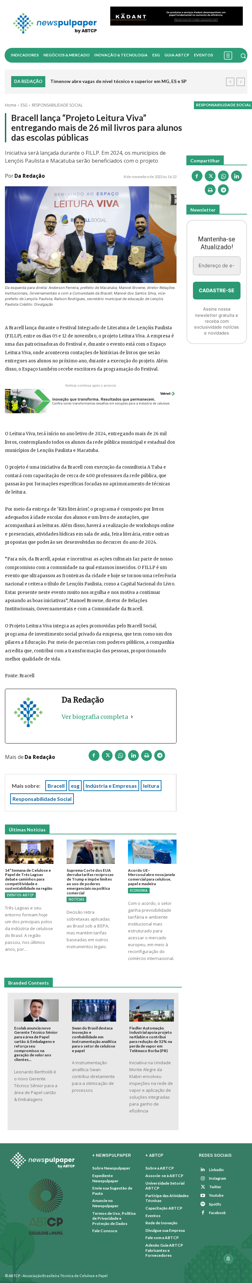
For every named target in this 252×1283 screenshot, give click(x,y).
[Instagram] (203, 1178)
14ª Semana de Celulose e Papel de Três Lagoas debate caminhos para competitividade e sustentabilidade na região (28, 879)
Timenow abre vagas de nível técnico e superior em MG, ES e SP (118, 81)
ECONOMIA (139, 890)
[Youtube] (203, 1195)
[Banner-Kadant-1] (176, 16)
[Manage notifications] (228, 1258)
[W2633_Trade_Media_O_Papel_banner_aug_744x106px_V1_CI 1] (91, 401)
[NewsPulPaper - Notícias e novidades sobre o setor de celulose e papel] (55, 24)
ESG (24, 105)
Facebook (217, 1213)
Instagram (217, 1178)
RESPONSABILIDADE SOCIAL (57, 105)
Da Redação (29, 176)
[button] (243, 56)
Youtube (216, 1195)
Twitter (215, 1187)
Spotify (215, 1204)
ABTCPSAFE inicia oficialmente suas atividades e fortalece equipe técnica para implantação (135, 86)
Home (10, 105)
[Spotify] (203, 1204)
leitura (151, 786)
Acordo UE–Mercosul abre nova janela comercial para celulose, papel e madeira (151, 877)
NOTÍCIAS (76, 899)
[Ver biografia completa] (132, 717)
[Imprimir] (146, 756)
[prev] (230, 82)
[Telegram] (159, 756)
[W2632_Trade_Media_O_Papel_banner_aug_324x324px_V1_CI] (216, 384)
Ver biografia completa (95, 717)
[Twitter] (203, 1187)
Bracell (56, 786)
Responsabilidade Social (42, 799)
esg (75, 786)
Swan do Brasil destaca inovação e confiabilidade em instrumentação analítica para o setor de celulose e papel (94, 1039)
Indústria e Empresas (111, 786)
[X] (107, 756)
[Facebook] (94, 756)
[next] (241, 82)
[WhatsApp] (120, 756)
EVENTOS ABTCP (20, 895)
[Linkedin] (133, 756)
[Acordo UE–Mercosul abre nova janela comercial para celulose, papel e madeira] (152, 852)
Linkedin (216, 1170)
